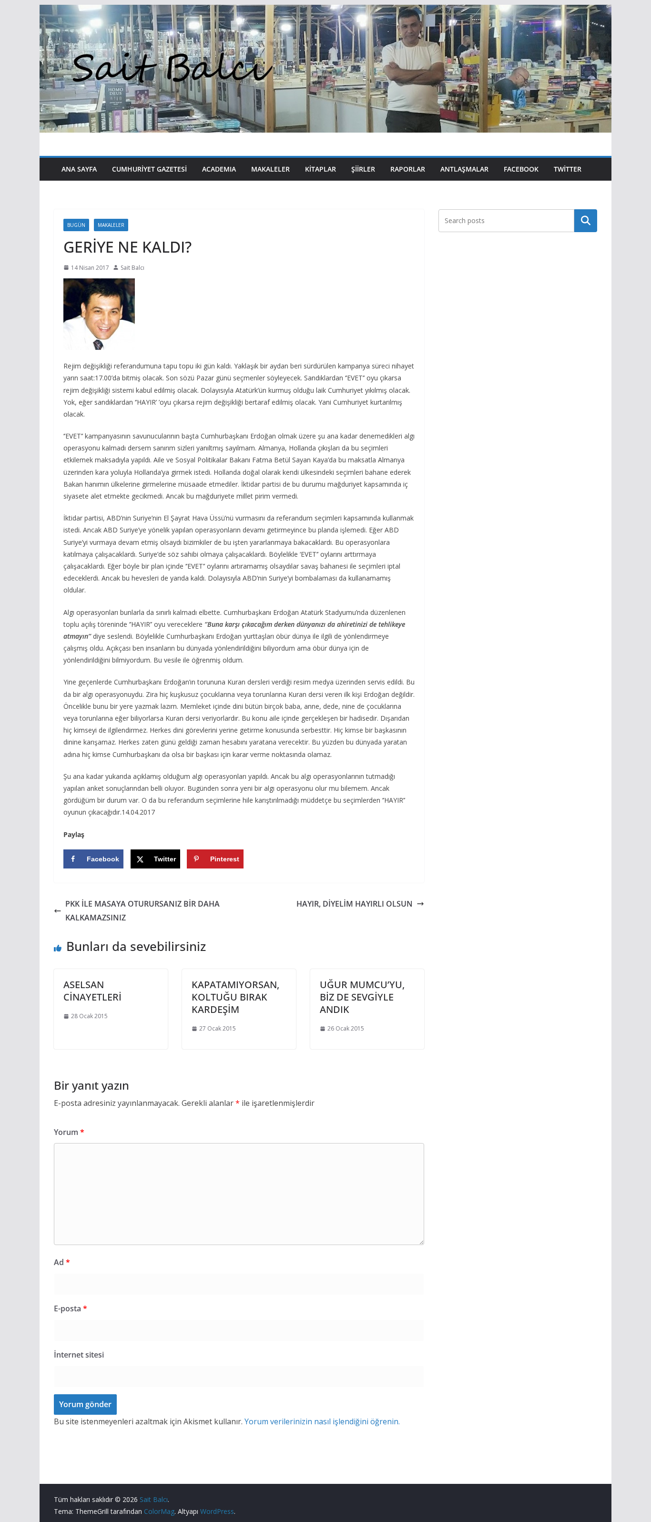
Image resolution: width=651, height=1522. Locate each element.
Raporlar (407, 169)
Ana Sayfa (79, 169)
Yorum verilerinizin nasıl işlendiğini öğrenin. (322, 1421)
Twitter (567, 169)
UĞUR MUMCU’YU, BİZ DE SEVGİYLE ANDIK (362, 997)
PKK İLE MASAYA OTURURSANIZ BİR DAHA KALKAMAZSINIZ (142, 911)
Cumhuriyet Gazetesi (149, 169)
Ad (62, 1262)
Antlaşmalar (464, 169)
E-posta (70, 1308)
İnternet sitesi (79, 1354)
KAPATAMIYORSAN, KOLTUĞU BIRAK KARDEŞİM (235, 997)
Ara (586, 220)
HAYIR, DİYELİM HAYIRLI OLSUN (354, 904)
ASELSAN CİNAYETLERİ (92, 990)
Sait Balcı (132, 268)
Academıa (219, 169)
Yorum (69, 1132)
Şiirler (363, 169)
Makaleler (270, 169)
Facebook (521, 169)
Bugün (76, 225)
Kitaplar (320, 169)
